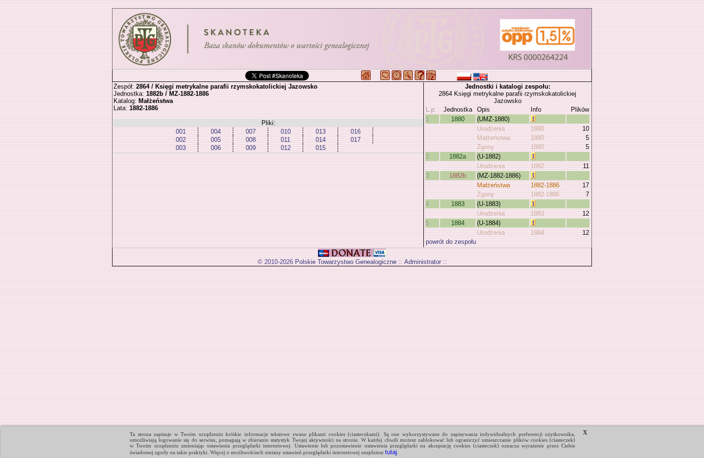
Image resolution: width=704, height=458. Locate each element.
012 (286, 147)
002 (181, 139)
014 (321, 139)
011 (285, 139)
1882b (457, 175)
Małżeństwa (493, 137)
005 (216, 139)
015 (321, 147)
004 (216, 131)
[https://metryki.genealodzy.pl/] (352, 39)
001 (181, 131)
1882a (457, 156)
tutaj (391, 452)
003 (181, 147)
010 (286, 131)
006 (216, 147)
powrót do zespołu (451, 241)
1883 (458, 203)
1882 (537, 166)
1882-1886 (545, 185)
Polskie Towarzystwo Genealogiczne (346, 261)
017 (356, 139)
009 (251, 147)
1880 (458, 119)
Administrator (422, 261)
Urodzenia (491, 128)
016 (356, 131)
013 (321, 131)
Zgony (485, 146)
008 (251, 139)
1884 (458, 223)
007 (251, 131)
